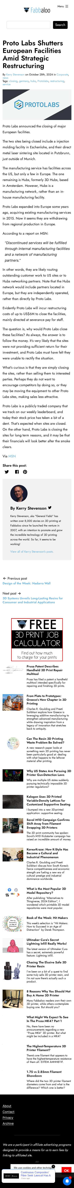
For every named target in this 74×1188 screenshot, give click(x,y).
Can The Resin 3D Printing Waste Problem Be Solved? (45, 740)
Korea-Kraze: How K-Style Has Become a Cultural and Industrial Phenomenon (47, 853)
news (5, 78)
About (7, 1106)
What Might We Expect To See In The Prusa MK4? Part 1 (47, 1019)
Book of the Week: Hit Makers (47, 918)
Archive (8, 1123)
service (6, 84)
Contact (8, 1112)
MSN (12, 456)
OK (66, 1170)
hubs (33, 81)
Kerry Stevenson (15, 74)
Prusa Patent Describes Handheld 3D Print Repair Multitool (45, 670)
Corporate (62, 74)
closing (13, 81)
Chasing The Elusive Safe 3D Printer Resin (46, 964)
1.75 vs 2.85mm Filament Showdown (44, 1074)
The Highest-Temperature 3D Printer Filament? (46, 1048)
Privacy (8, 1117)
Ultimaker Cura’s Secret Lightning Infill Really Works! (47, 942)
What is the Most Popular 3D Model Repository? (46, 891)
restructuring (57, 81)
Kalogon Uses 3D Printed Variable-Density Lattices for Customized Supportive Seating (48, 800)
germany (24, 81)
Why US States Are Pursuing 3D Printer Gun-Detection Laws (49, 773)
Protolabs (43, 81)
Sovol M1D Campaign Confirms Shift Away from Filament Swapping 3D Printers (48, 824)
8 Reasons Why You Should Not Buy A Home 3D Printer (48, 993)
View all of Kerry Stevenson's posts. (32, 551)
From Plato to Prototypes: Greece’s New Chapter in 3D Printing (46, 700)
